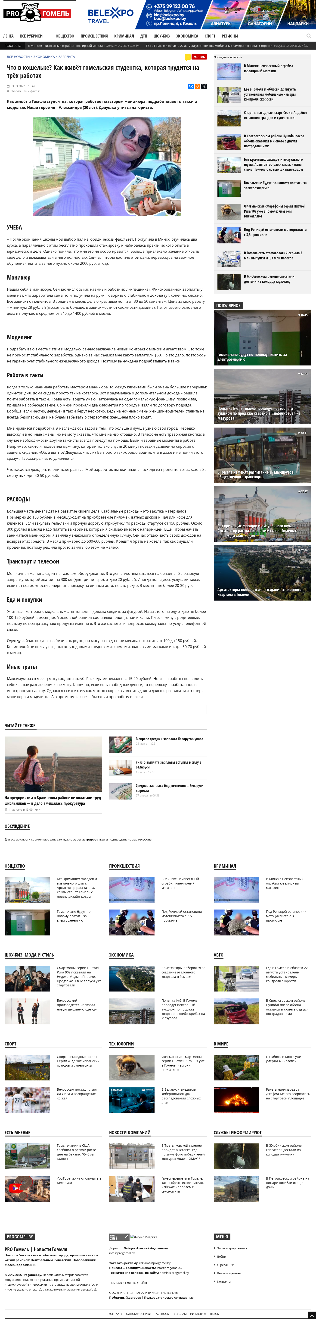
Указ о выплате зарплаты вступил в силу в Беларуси (168, 765)
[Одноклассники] (197, 86)
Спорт (210, 36)
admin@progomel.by (174, 1273)
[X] (204, 86)
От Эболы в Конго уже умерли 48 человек (283, 1059)
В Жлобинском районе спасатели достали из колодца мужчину (269, 279)
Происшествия (94, 36)
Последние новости (228, 57)
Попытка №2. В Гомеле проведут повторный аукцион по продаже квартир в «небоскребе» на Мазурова (259, 413)
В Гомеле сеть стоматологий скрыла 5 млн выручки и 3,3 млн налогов (273, 255)
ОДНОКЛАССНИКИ (138, 1314)
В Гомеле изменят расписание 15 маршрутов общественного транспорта (255, 474)
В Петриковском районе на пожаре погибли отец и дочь (287, 1182)
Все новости (18, 56)
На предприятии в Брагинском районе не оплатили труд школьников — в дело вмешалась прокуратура (53, 800)
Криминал (124, 36)
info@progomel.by (122, 1253)
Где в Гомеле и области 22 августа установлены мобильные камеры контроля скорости (209, 46)
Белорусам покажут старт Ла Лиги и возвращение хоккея (77, 1093)
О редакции (225, 1265)
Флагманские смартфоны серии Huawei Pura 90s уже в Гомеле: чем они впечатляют (274, 211)
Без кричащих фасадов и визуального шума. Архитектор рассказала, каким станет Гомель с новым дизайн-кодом (273, 164)
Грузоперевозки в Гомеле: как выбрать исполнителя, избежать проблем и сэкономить (182, 1185)
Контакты (224, 1281)
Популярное (228, 305)
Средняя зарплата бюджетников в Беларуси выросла (169, 788)
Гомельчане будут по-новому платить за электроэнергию (275, 185)
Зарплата (67, 56)
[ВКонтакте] (191, 86)
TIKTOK (214, 1314)
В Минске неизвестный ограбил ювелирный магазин (66, 46)
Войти (221, 1256)
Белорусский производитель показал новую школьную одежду (77, 1004)
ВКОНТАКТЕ (115, 1314)
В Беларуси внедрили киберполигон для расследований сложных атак (181, 1096)
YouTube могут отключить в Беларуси (79, 1180)
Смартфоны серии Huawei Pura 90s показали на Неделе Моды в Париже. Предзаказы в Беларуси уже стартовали (79, 977)
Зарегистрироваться (232, 1248)
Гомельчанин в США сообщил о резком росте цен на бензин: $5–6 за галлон (76, 1152)
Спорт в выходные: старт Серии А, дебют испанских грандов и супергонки (275, 115)
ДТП (143, 36)
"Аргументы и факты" (25, 91)
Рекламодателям (229, 1273)
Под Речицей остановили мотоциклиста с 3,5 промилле (275, 232)
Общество (65, 36)
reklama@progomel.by (155, 1263)
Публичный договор (125, 1297)
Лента (8, 36)
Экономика (187, 36)
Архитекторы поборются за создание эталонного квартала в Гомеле (259, 592)
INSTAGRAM (198, 1314)
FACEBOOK (162, 1314)
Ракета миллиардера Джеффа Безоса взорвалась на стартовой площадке (288, 1093)
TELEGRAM (179, 1314)
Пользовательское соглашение (169, 1297)
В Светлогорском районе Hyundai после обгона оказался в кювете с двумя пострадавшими (274, 140)
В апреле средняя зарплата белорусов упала (169, 738)
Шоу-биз (162, 36)
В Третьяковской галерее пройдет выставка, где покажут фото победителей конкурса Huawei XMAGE (183, 1152)
